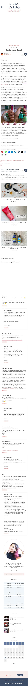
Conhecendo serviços (19, 583)
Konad (2, 171)
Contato (20, 675)
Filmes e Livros (9, 587)
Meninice (11, 45)
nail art (10, 171)
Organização (19, 587)
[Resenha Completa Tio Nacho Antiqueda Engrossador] (14, 238)
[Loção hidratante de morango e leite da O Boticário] (14, 213)
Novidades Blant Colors (18, 160)
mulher (6, 171)
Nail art (19, 596)
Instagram (19, 594)
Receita (19, 598)
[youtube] (11, 570)
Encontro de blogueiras (9, 169)
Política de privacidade (18, 680)
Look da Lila (8, 605)
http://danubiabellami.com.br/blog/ (10, 450)
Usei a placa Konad (14, 50)
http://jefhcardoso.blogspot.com (9, 388)
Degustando (8, 585)
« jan (14, 663)
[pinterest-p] (14, 570)
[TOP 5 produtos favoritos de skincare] (14, 190)
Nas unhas (16, 45)
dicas (2, 169)
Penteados (8, 598)
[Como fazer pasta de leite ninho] (14, 618)
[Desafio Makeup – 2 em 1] (14, 630)
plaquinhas (15, 171)
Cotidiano (9, 583)
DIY (8, 594)
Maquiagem (8, 596)
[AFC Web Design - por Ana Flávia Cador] (20, 683)
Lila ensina (19, 592)
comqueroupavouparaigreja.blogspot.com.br (12, 340)
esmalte (17, 169)
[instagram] (16, 570)
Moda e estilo (19, 605)
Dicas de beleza (19, 603)
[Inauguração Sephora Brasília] (14, 624)
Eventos (19, 585)
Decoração (8, 603)
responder (4, 305)
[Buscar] (23, 574)
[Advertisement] (14, 29)
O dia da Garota (19, 607)
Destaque (9, 592)
